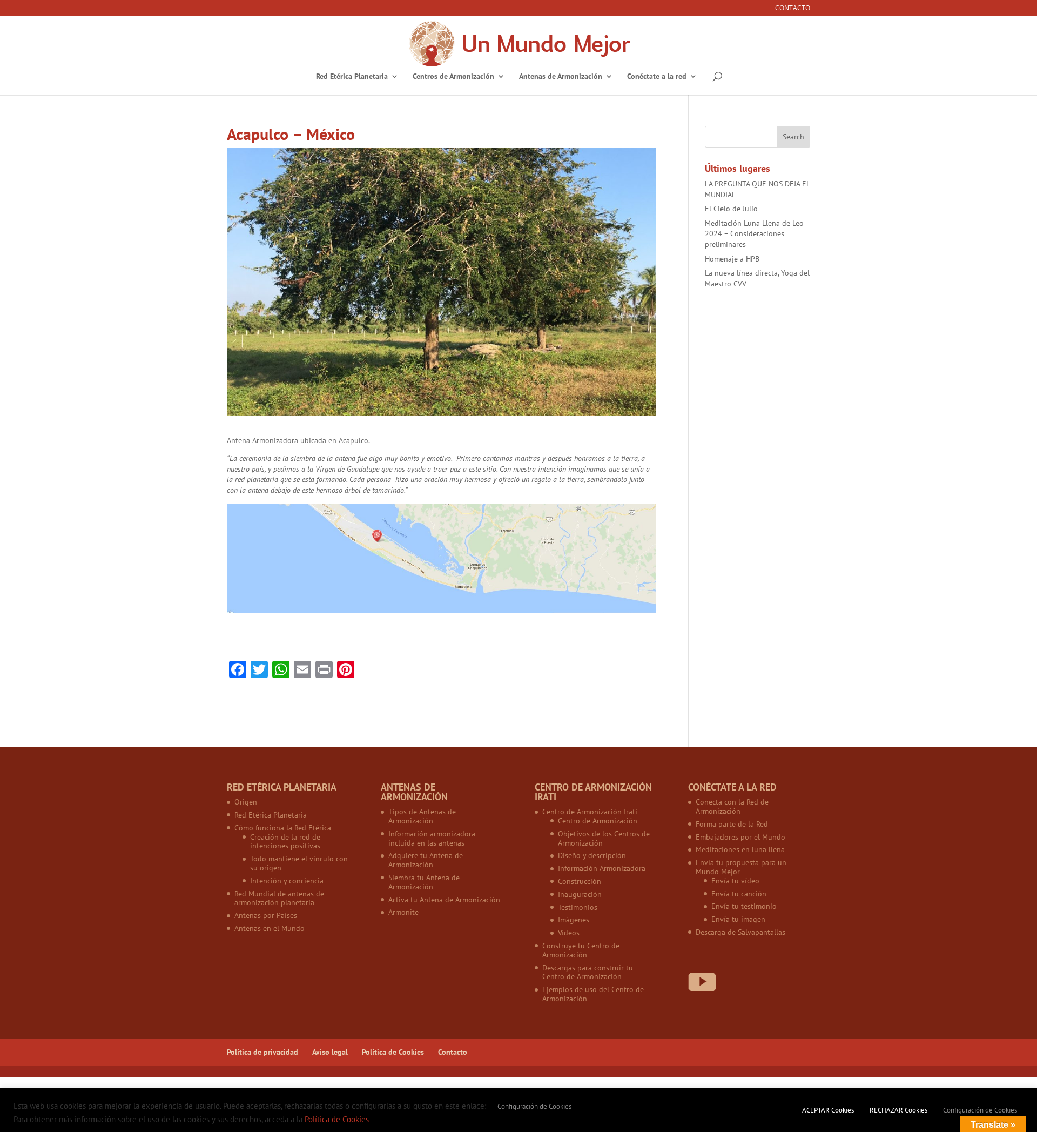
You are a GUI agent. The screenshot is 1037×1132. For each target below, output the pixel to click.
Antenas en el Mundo (269, 928)
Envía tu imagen (738, 919)
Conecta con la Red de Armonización (732, 806)
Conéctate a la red (656, 76)
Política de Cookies (393, 1052)
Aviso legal (330, 1052)
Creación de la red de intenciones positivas (285, 841)
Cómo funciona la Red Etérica (282, 828)
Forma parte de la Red (732, 824)
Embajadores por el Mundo (740, 837)
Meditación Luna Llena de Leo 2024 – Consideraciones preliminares (754, 233)
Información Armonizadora (601, 868)
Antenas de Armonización (560, 76)
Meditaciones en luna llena (740, 849)
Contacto (792, 8)
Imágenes (573, 920)
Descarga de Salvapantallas (740, 932)
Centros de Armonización (453, 76)
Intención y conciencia (287, 881)
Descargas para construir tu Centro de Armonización (587, 972)
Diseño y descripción (592, 855)
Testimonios (577, 907)
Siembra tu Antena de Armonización (424, 882)
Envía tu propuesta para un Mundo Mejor (741, 867)
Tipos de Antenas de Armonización (422, 816)
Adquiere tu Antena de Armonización (425, 859)
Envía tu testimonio (744, 906)
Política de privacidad (262, 1052)
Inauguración (580, 894)
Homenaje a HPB (732, 259)
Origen (245, 802)
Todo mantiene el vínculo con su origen (299, 863)
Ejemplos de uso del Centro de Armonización (593, 993)
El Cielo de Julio (731, 208)
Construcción (579, 881)
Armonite (403, 912)
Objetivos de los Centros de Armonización (604, 838)
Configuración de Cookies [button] (534, 1106)
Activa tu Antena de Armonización (444, 900)
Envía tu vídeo (735, 881)
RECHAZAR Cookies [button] (898, 1110)
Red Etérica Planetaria (352, 76)
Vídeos (569, 932)
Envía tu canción (738, 894)
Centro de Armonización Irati (589, 811)
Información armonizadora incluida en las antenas (431, 838)
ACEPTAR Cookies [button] (828, 1110)
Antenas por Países (265, 915)
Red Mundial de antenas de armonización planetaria (279, 898)
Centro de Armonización (597, 821)
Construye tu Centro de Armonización (580, 950)
